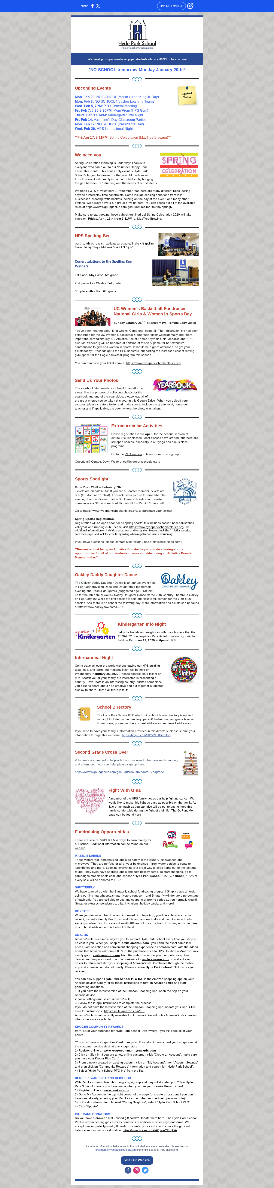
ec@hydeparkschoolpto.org (141, 461)
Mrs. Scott (82, 678)
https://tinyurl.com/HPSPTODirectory (146, 735)
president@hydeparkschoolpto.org (115, 1149)
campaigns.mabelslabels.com (95, 876)
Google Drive (146, 400)
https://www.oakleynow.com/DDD (100, 607)
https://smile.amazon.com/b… (124, 1011)
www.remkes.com (116, 1090)
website (80, 848)
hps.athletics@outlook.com (162, 541)
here (138, 814)
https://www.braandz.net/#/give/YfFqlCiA (150, 1130)
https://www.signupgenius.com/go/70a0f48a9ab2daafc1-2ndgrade (119, 772)
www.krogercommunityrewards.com (130, 1050)
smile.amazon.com (135, 943)
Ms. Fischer (149, 673)
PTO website (133, 454)
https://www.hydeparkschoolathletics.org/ (153, 363)
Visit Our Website (137, 1160)
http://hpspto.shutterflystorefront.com (119, 895)
